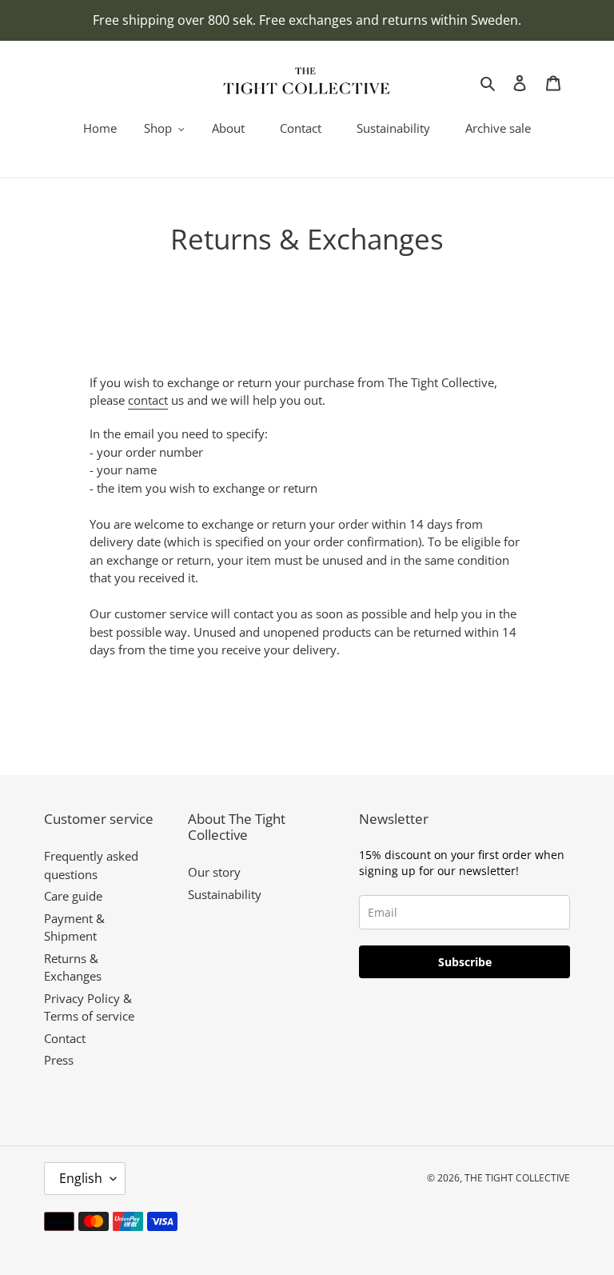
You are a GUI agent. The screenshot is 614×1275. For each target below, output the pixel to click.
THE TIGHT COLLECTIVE (517, 1178)
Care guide (73, 896)
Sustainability (224, 894)
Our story (214, 872)
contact (148, 400)
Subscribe (465, 961)
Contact (65, 1038)
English (80, 1178)
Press (59, 1060)
